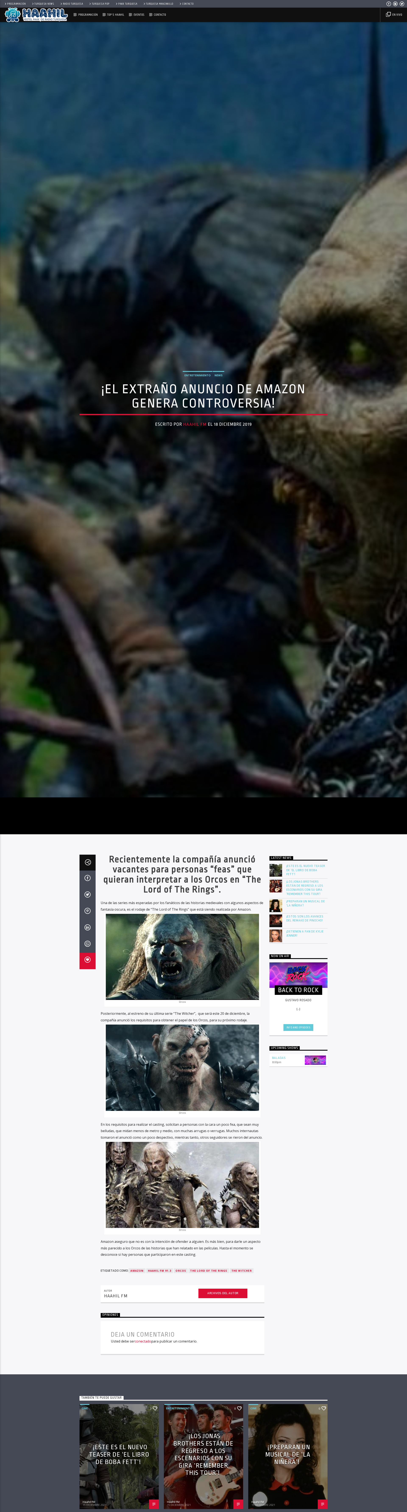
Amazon (137, 1301)
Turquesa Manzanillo (159, 3)
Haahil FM (195, 438)
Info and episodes (298, 1057)
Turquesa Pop (101, 3)
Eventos (139, 14)
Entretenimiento (197, 389)
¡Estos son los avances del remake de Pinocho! (305, 949)
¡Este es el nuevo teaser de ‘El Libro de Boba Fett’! (305, 900)
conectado (143, 1371)
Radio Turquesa (73, 3)
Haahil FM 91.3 (159, 1301)
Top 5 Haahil (115, 14)
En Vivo (397, 14)
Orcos (181, 1301)
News (219, 389)
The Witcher (241, 1301)
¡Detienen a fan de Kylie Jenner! (305, 964)
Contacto (188, 3)
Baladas (279, 1088)
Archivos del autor (222, 1323)
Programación (16, 3)
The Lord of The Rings (208, 1301)
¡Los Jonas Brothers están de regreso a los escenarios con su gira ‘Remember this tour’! (304, 918)
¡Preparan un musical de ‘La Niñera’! (305, 934)
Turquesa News (44, 3)
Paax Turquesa (127, 3)
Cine (85, 1439)
